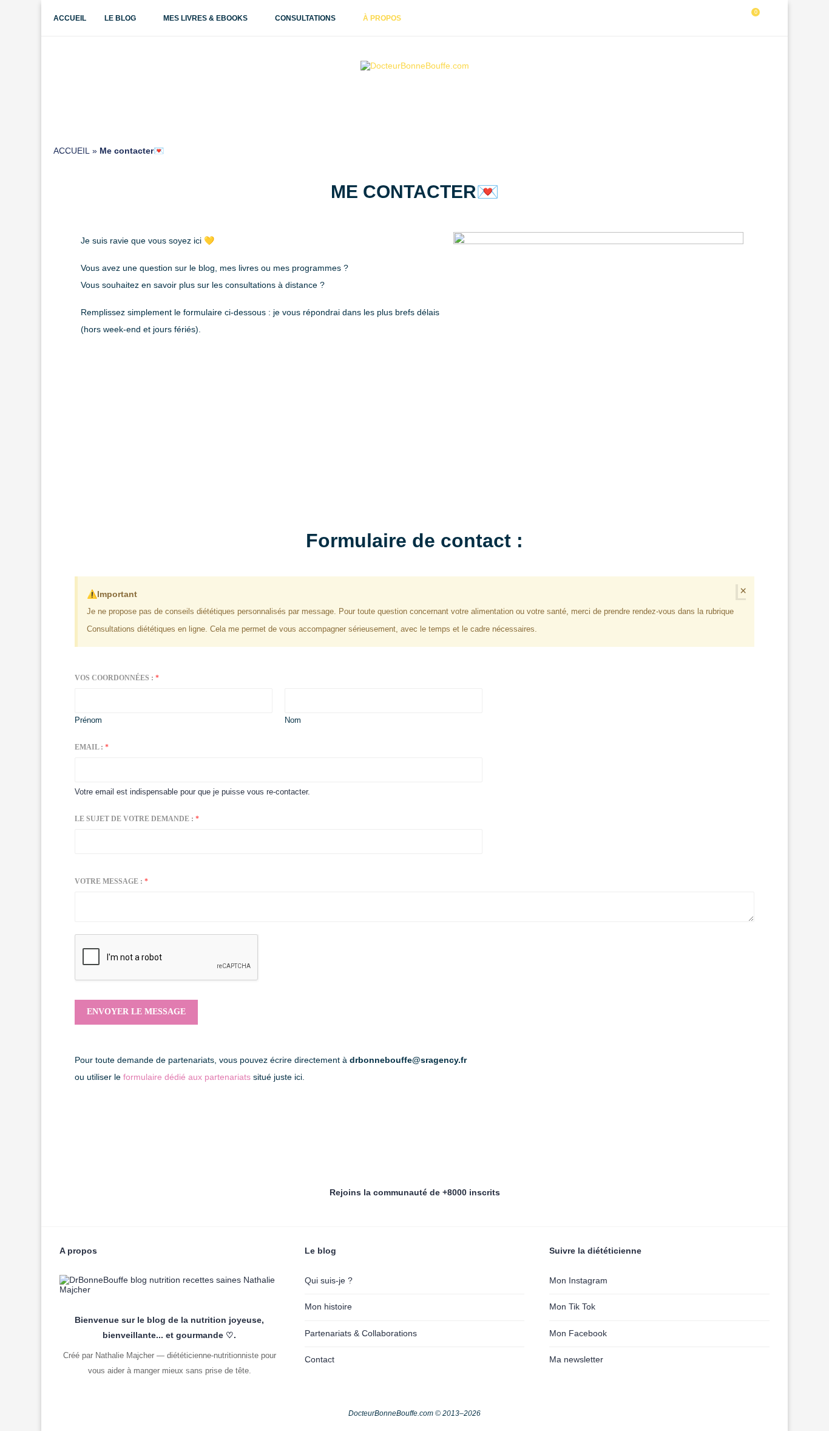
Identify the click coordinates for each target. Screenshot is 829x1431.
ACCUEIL (71, 150)
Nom (293, 720)
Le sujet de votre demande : (137, 819)
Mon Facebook (578, 1333)
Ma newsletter (576, 1359)
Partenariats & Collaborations (361, 1333)
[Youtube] (721, 18)
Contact (319, 1359)
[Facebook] (695, 18)
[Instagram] (708, 18)
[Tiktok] (734, 18)
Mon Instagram (578, 1280)
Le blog (120, 18)
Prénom (88, 720)
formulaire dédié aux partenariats (188, 1077)
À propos (382, 18)
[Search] (769, 18)
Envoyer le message (136, 1011)
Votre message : (111, 881)
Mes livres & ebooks (205, 18)
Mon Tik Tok (572, 1306)
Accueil (69, 18)
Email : (92, 747)
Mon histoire (328, 1306)
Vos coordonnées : (117, 678)
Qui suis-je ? (329, 1280)
